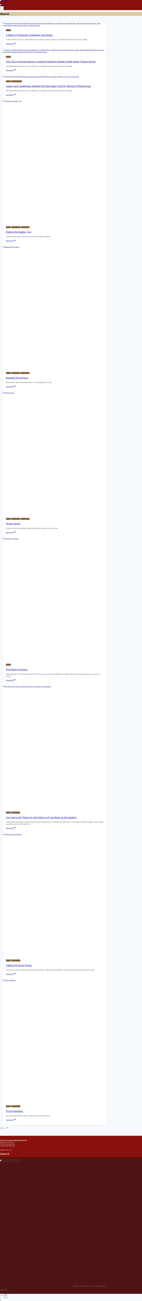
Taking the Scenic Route (19, 965)
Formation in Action (16, 669)
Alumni (8, 30)
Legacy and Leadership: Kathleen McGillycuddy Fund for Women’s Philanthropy (48, 86)
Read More (11, 44)
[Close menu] (0, 1299)
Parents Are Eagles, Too (18, 231)
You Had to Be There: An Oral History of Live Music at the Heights (41, 817)
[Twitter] (4, 1154)
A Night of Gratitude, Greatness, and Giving (29, 35)
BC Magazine (15, 227)
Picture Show (13, 523)
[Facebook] (1, 1154)
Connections (25, 227)
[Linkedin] (8, 1154)
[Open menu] (2, 8)
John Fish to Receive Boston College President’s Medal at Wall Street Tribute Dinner (51, 61)
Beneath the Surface (17, 377)
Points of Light (16, 81)
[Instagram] (6, 1154)
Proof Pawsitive (14, 1111)
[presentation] (54, 24)
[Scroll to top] (1, 1296)
